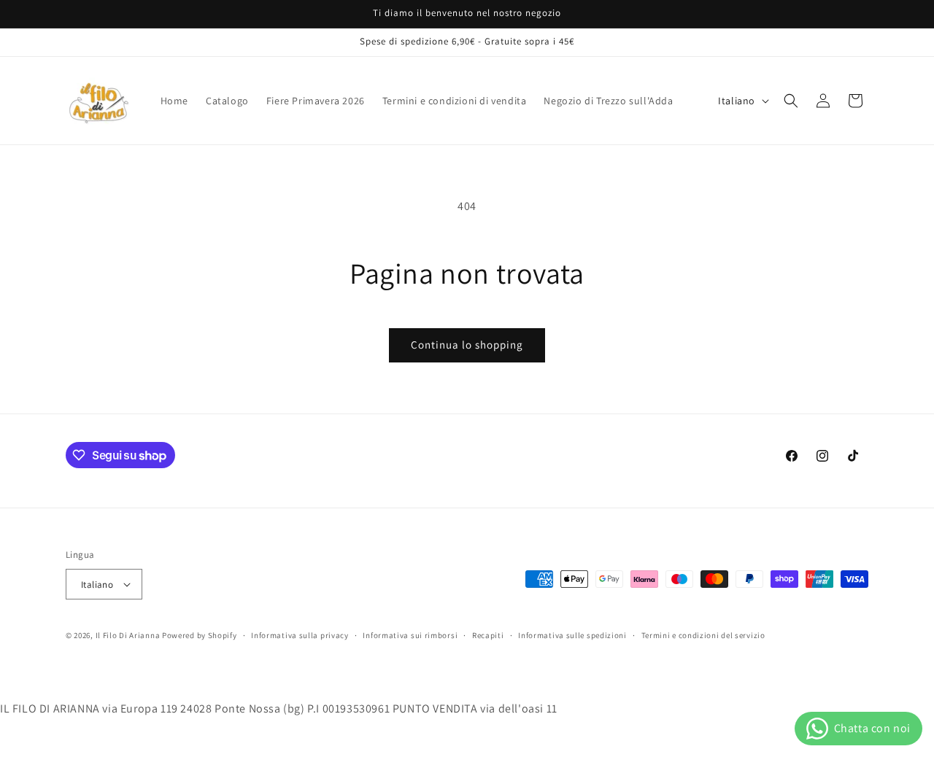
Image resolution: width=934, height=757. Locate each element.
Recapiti (488, 635)
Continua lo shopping (467, 345)
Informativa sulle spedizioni (572, 635)
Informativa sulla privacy (300, 635)
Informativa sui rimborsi (410, 635)
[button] (791, 101)
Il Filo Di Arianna (128, 635)
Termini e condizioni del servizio (703, 635)
